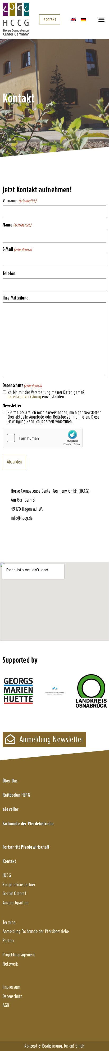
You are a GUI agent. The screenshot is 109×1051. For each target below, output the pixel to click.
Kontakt (9, 861)
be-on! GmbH (74, 1046)
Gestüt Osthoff (14, 893)
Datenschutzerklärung (24, 396)
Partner (9, 940)
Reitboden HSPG (16, 795)
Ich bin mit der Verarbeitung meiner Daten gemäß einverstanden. (45, 394)
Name (17, 225)
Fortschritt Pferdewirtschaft (26, 847)
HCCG (7, 875)
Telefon (9, 273)
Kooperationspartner (19, 884)
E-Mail (17, 249)
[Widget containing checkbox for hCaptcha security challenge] (43, 438)
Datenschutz (12, 996)
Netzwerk (10, 964)
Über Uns (10, 781)
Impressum (11, 987)
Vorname (19, 200)
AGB (6, 1005)
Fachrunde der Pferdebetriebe (28, 823)
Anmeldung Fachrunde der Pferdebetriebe (36, 931)
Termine (9, 922)
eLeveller (11, 809)
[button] (101, 19)
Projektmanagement (19, 954)
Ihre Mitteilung (16, 298)
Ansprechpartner (16, 902)
